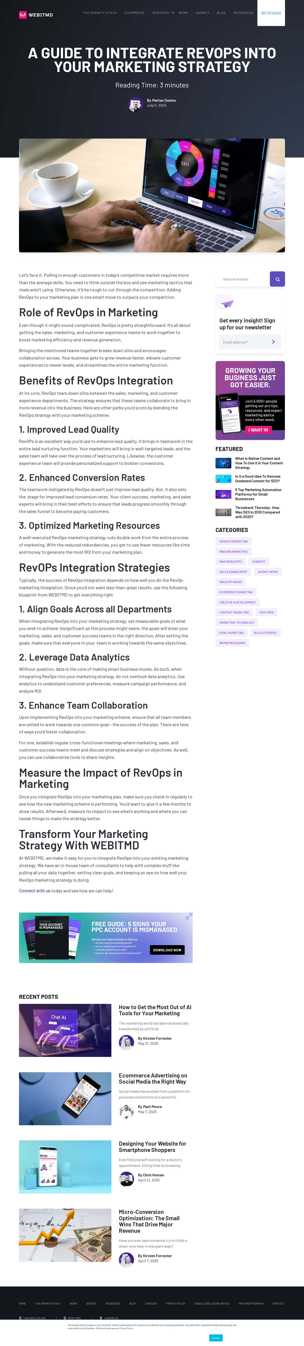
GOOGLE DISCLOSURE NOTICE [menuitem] (212, 1303)
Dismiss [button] (216, 1337)
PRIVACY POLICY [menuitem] (175, 1303)
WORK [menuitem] (183, 12)
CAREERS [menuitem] (151, 1303)
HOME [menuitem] (22, 1303)
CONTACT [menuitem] (278, 1303)
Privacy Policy (125, 1328)
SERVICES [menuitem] (161, 12)
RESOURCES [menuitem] (243, 12)
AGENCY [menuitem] (203, 12)
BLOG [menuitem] (221, 12)
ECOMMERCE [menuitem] (135, 12)
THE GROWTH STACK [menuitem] (100, 12)
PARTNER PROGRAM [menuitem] (251, 1303)
